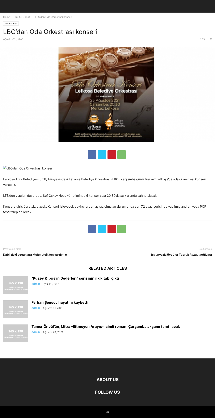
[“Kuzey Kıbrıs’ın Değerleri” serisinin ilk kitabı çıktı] (15, 285)
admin (35, 283)
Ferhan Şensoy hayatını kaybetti (59, 302)
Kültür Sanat (22, 16)
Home (6, 16)
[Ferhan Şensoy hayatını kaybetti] (15, 309)
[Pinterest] (112, 154)
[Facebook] (92, 154)
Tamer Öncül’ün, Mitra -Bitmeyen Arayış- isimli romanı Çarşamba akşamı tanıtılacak (105, 326)
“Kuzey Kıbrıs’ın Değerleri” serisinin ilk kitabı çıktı (75, 278)
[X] (102, 154)
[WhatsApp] (121, 154)
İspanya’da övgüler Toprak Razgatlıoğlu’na (181, 254)
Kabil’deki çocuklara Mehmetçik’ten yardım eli (35, 254)
